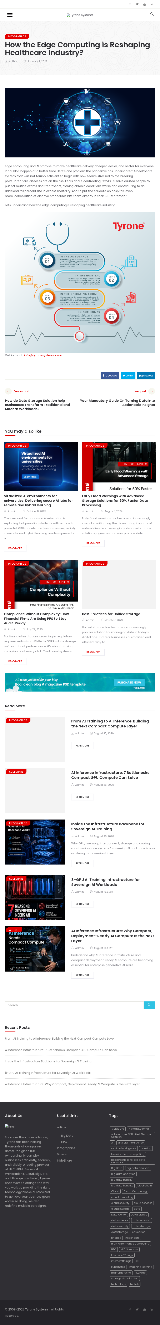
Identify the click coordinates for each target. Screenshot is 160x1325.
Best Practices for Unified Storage (111, 614)
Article (14, 930)
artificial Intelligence (131, 1142)
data (137, 1209)
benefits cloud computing (127, 1154)
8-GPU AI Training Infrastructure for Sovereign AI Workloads (105, 882)
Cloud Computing (135, 1191)
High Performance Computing (130, 1243)
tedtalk (134, 1284)
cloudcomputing (122, 1197)
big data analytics (123, 1174)
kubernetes (118, 1267)
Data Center (118, 1214)
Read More (15, 548)
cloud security (120, 1203)
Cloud (115, 1191)
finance (116, 1238)
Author (13, 61)
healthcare (132, 1238)
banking (146, 1148)
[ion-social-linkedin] (152, 4)
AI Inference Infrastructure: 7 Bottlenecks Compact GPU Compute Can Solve (110, 775)
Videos (62, 1154)
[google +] (44, 466)
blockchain (145, 1185)
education (138, 1232)
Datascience (139, 1214)
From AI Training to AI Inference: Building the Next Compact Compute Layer (110, 724)
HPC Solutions (129, 1249)
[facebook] (29, 466)
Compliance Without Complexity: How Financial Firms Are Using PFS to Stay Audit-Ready (36, 619)
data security (119, 1226)
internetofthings (121, 1261)
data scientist (141, 1220)
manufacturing (121, 1272)
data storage (141, 1226)
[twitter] (35, 466)
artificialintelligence (123, 1148)
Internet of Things (122, 1255)
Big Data (67, 1136)
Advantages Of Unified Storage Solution (131, 1136)
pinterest (147, 375)
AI (112, 1142)
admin (12, 511)
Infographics (17, 36)
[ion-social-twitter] (137, 4)
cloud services (143, 1203)
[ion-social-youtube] (144, 4)
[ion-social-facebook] (130, 4)
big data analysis (138, 1168)
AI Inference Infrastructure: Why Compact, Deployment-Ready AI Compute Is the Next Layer (112, 935)
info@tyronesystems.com (43, 355)
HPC (64, 1142)
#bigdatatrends (139, 1128)
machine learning (140, 1267)
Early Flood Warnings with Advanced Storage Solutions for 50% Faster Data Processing (115, 501)
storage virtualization (124, 1278)
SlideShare (16, 771)
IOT (138, 1261)
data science (119, 1220)
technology (118, 1284)
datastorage (119, 1232)
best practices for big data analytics (128, 1161)
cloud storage (120, 1209)
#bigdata (117, 1128)
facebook (110, 375)
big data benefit (121, 1179)
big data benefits (122, 1185)
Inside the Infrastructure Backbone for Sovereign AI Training (107, 826)
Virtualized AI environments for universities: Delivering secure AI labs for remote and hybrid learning (38, 501)
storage (140, 1272)
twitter (129, 375)
